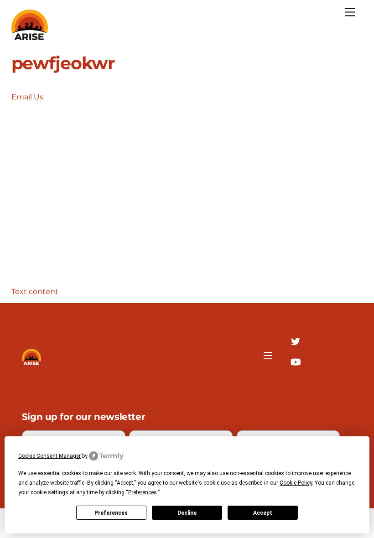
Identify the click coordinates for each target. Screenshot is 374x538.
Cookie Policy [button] (296, 483)
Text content (34, 291)
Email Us (27, 97)
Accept (262, 513)
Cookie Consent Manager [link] (49, 456)
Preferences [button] (142, 492)
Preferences (111, 513)
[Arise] (29, 36)
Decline (187, 513)
